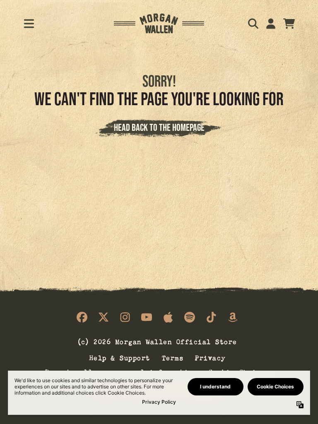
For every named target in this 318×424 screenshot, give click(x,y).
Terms (173, 357)
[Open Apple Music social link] (168, 317)
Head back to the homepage (159, 127)
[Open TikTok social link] (211, 317)
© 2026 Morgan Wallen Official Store (157, 341)
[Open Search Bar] (252, 23)
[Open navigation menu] (29, 23)
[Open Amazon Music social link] (233, 317)
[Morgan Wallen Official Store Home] (159, 23)
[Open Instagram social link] (125, 317)
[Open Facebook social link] (82, 317)
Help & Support (119, 357)
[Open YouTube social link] (146, 317)
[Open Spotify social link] (190, 317)
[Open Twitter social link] (103, 317)
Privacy (210, 357)
